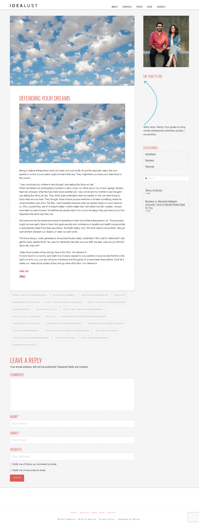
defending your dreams (25, 302)
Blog (102, 512)
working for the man (24, 345)
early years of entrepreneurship (106, 302)
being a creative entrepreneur (29, 295)
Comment (17, 374)
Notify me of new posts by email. (29, 470)
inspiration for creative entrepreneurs (84, 316)
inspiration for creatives (26, 323)
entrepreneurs (21, 309)
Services (84, 512)
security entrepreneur (25, 331)
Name (14, 416)
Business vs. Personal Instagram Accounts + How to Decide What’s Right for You (165, 204)
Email (15, 433)
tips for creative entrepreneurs (30, 338)
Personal (149, 166)
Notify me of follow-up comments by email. (35, 464)
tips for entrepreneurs (94, 338)
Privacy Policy (107, 519)
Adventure (150, 154)
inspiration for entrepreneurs (64, 323)
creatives (119, 295)
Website (16, 449)
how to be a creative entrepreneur (83, 309)
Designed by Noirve (129, 519)
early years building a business (63, 302)
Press (94, 512)
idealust (50, 316)
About (74, 512)
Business (149, 160)
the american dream (106, 331)
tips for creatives (65, 338)
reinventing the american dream (106, 323)
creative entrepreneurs (94, 295)
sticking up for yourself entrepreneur (67, 331)
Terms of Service (153, 190)
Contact (112, 512)
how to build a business (25, 316)
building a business (64, 295)
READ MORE (149, 138)
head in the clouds (46, 309)
